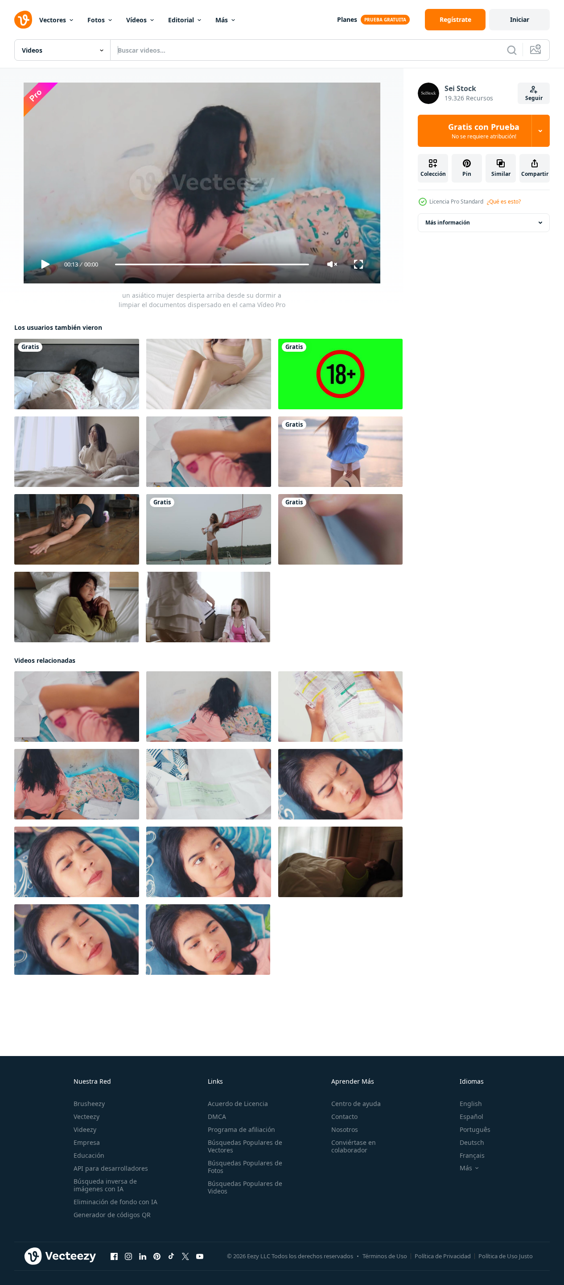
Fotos (96, 20)
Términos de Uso (384, 1256)
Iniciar (519, 19)
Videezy (85, 1129)
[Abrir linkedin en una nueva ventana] (142, 1256)
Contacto (344, 1116)
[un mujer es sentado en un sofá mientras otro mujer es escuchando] (208, 607)
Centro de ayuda (356, 1103)
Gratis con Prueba (483, 130)
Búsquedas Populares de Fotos (245, 1167)
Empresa (87, 1142)
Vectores (52, 20)
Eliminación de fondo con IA (115, 1202)
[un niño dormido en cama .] (76, 374)
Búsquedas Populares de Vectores (245, 1146)
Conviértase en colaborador (353, 1146)
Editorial (181, 20)
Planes (347, 19)
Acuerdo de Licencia (238, 1103)
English (471, 1103)
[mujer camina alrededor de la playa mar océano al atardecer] (340, 451)
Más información (447, 222)
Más (221, 20)
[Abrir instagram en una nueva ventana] (128, 1256)
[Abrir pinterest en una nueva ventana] (157, 1256)
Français (472, 1155)
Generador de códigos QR (112, 1214)
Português (475, 1129)
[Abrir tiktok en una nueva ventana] (171, 1256)
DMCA (217, 1116)
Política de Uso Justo (505, 1256)
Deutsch (472, 1142)
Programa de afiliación (241, 1129)
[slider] (212, 264)
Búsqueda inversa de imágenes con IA (105, 1185)
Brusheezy (89, 1103)
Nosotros (344, 1129)
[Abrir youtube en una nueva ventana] (199, 1256)
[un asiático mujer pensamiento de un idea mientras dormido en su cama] (340, 784)
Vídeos (136, 20)
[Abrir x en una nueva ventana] (185, 1256)
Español (471, 1116)
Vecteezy (86, 1116)
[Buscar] (511, 50)
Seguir (534, 98)
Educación (89, 1155)
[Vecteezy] (23, 20)
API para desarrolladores (111, 1168)
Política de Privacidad (443, 1256)
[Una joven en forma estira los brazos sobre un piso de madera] (76, 529)
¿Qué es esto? (504, 201)
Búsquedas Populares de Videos (245, 1187)
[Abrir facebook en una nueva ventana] (114, 1256)
